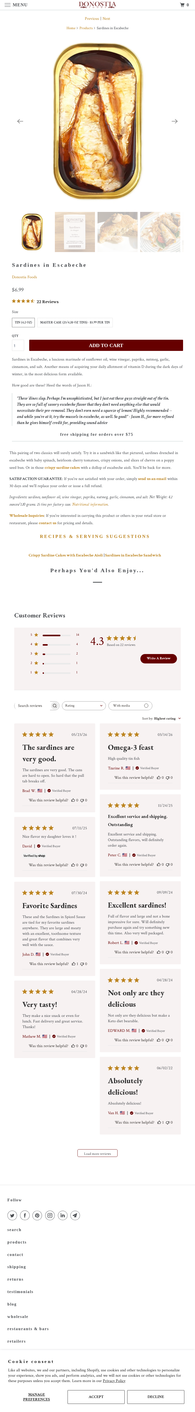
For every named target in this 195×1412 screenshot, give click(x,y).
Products (86, 28)
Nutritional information (90, 504)
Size (15, 312)
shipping (16, 1267)
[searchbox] (32, 706)
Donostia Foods (24, 277)
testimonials (20, 1292)
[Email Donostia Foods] (76, 1216)
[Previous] (20, 121)
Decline (156, 1397)
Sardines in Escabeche (49, 265)
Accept (96, 1397)
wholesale (17, 1316)
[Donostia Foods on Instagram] (51, 1216)
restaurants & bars (28, 1329)
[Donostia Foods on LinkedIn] (64, 1216)
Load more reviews (97, 1154)
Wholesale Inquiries (26, 515)
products (17, 1242)
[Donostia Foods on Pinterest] (38, 1216)
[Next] (175, 121)
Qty (15, 336)
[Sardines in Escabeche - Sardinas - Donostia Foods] (97, 121)
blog (12, 1304)
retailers (16, 1341)
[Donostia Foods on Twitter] (13, 1216)
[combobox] (84, 705)
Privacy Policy (114, 1381)
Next (106, 18)
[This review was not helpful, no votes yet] (82, 800)
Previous (92, 18)
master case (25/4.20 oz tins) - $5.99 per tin (75, 322)
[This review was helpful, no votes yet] (73, 800)
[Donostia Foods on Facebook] (26, 1216)
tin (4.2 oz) (23, 322)
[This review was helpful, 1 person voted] (73, 964)
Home (71, 28)
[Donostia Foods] (97, 5)
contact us (47, 523)
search (14, 1230)
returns (15, 1279)
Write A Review (159, 658)
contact (15, 1254)
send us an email (152, 479)
